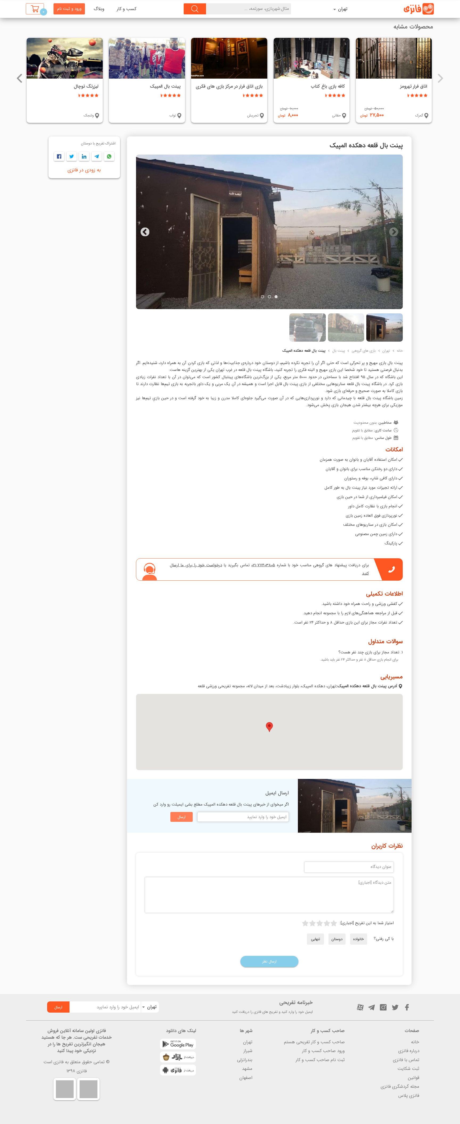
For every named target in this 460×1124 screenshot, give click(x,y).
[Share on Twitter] (72, 156)
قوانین (413, 1077)
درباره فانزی (408, 1051)
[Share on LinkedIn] (84, 156)
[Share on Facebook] (59, 156)
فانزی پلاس (408, 1095)
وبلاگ (99, 9)
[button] (269, 727)
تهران (386, 351)
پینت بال (338, 351)
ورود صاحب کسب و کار (323, 1051)
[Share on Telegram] (97, 156)
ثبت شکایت (408, 1068)
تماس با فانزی (406, 1060)
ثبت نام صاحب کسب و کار (320, 1060)
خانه (400, 351)
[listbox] (346, 8)
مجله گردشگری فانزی (400, 1086)
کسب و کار (126, 9)
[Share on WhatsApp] (109, 156)
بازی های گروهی (364, 351)
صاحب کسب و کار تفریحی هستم (314, 1042)
